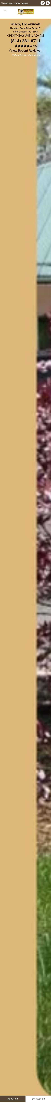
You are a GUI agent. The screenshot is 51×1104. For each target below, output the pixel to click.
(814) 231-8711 (26, 40)
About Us (13, 1099)
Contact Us (38, 1099)
